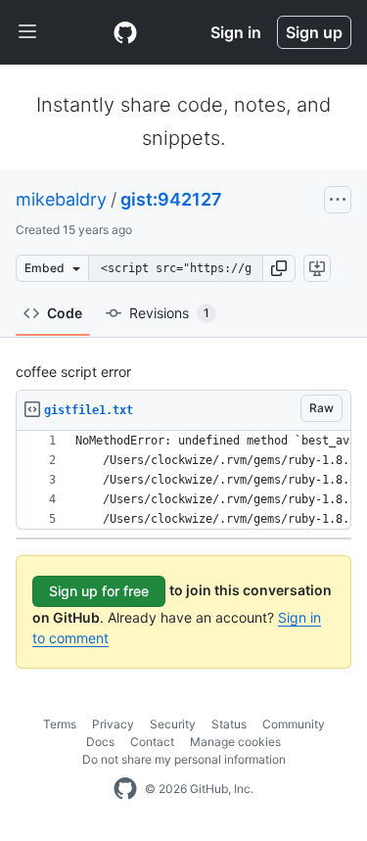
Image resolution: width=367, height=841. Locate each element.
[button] (279, 268)
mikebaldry (61, 199)
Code (64, 312)
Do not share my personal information (184, 759)
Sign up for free (99, 591)
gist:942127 (171, 199)
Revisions (169, 312)
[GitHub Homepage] (125, 789)
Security (173, 724)
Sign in (235, 32)
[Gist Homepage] (125, 32)
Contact (152, 741)
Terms (59, 724)
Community (293, 724)
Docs (100, 741)
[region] (183, 480)
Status (229, 724)
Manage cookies (235, 741)
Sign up (314, 32)
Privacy (113, 724)
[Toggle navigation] (27, 32)
